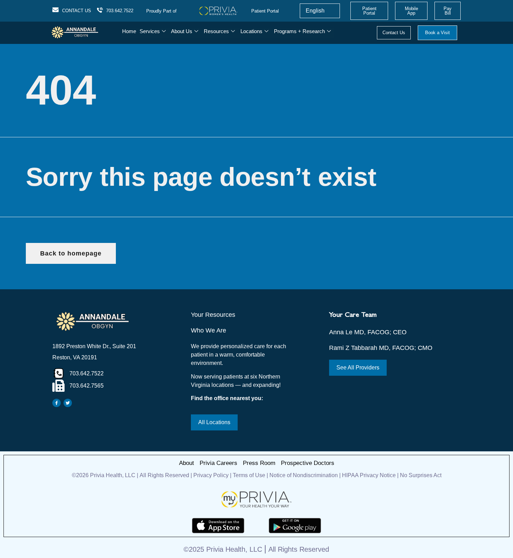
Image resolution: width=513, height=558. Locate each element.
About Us (181, 31)
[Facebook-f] (56, 403)
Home (129, 31)
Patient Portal (265, 11)
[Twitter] (68, 403)
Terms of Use (249, 475)
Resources (216, 31)
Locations (251, 31)
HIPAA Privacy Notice (369, 475)
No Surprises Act (420, 475)
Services (150, 31)
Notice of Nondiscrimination (304, 475)
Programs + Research (299, 31)
